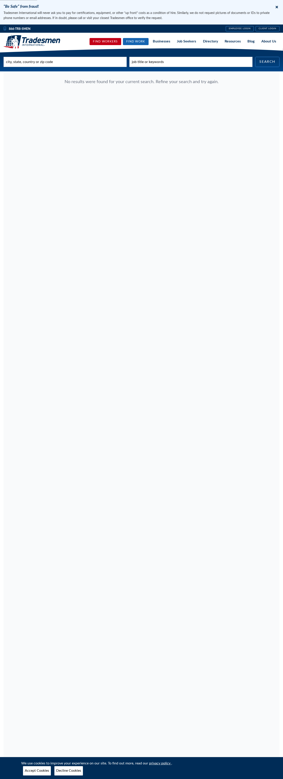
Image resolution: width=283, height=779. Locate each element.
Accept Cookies (37, 770)
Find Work (135, 41)
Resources (233, 41)
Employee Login (240, 28)
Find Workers (105, 41)
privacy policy (160, 763)
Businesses (161, 41)
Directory (210, 41)
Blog (250, 41)
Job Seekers (186, 41)
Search (267, 61)
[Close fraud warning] (276, 7)
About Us (268, 41)
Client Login (268, 28)
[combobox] (65, 62)
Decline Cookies (68, 770)
